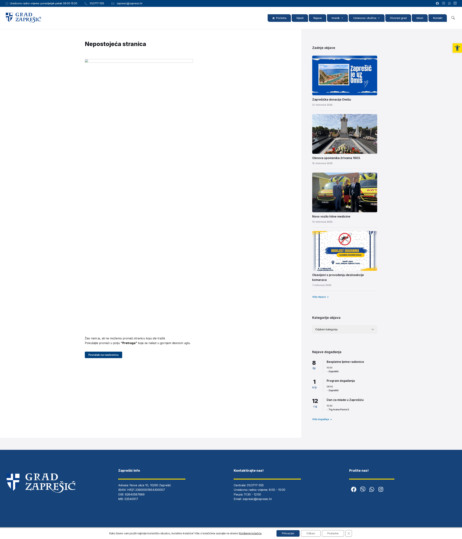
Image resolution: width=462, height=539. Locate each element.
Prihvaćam (288, 533)
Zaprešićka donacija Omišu (331, 99)
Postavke (333, 533)
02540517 (131, 499)
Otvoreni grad (398, 18)
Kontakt (437, 18)
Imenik (336, 18)
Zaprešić (333, 371)
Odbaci (310, 533)
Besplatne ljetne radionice (345, 362)
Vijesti (300, 18)
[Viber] (363, 489)
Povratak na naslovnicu (103, 354)
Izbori (419, 18)
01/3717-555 (255, 485)
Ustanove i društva (364, 18)
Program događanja (341, 380)
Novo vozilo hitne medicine (331, 216)
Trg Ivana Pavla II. (339, 409)
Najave (317, 18)
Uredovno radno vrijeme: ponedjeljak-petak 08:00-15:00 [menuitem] (43, 3)
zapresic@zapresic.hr (257, 499)
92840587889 (135, 494)
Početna (281, 18)
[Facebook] (354, 489)
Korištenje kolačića (250, 533)
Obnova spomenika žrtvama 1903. (336, 158)
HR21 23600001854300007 (146, 490)
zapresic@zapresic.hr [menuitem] (130, 3)
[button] (457, 48)
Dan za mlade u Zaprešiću (345, 400)
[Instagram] (455, 3)
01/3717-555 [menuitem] (97, 3)
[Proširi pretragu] (453, 17)
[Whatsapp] (372, 489)
